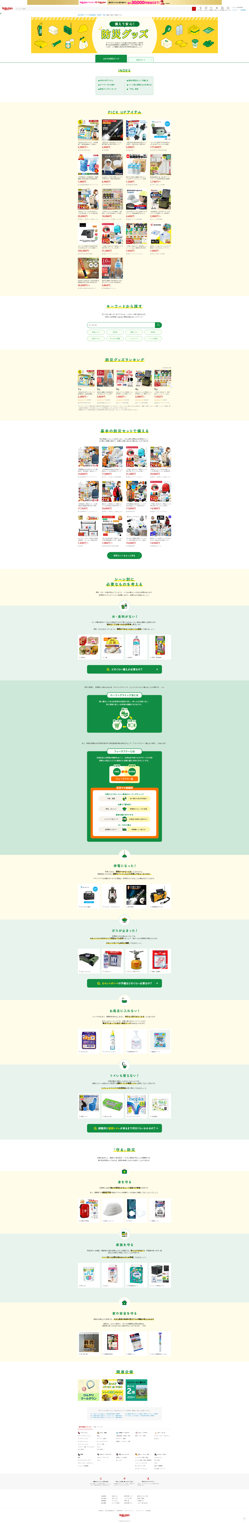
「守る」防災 (133, 89)
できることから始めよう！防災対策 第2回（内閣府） (140, 1415)
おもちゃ (156, 1438)
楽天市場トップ (82, 15)
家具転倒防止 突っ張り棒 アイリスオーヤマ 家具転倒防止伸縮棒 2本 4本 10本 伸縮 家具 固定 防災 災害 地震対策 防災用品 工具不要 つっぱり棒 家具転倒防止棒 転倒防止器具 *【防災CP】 (160, 178)
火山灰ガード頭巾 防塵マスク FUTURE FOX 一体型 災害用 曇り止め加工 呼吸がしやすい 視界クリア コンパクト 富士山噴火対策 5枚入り (112, 178)
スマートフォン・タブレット (85, 1463)
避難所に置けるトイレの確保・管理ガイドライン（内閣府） (142, 1414)
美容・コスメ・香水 (140, 1435)
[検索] (194, 9)
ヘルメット (134, 338)
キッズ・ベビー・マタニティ (162, 1435)
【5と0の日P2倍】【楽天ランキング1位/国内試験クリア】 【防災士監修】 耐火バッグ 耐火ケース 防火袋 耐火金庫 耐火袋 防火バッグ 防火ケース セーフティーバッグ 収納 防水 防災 (112, 539)
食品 (98, 1435)
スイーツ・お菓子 (101, 1438)
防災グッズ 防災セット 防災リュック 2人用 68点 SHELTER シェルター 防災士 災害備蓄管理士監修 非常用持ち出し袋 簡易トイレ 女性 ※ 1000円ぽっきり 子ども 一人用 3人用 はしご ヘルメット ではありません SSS (112, 505)
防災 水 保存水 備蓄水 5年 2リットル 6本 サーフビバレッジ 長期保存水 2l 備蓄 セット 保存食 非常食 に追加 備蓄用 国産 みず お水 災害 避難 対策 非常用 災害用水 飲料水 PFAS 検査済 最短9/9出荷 (136, 178)
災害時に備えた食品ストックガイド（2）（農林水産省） (106, 1415)
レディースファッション (84, 1435)
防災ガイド (140, 60)
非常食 (115, 332)
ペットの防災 (153, 338)
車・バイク (119, 1460)
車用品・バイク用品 (121, 1457)
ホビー (156, 1463)
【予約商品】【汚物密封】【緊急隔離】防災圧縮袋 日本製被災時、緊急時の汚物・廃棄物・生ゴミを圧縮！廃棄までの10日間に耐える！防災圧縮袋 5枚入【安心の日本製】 (88, 178)
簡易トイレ (134, 332)
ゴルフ (98, 1460)
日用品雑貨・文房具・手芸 (97, 15)
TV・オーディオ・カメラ (84, 1460)
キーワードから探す (107, 85)
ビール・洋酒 (100, 1444)
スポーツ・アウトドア (103, 1457)
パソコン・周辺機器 (83, 1466)
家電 (79, 1457)
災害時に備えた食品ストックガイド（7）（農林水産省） (106, 1417)
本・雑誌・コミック (159, 1468)
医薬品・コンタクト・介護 (123, 1441)
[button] (206, 9)
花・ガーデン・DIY (140, 1466)
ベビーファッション (83, 1444)
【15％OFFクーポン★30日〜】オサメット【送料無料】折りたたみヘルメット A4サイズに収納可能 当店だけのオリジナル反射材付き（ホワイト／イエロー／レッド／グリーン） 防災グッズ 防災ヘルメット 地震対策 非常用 (136, 212)
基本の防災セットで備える (138, 80)
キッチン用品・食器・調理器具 (143, 1460)
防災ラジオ (96, 338)
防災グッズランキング (108, 89)
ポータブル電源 (115, 338)
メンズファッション (83, 1438)
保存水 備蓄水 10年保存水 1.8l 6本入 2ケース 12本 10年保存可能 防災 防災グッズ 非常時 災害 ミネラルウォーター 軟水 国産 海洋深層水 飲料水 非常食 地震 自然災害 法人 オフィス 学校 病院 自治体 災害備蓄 (112, 281)
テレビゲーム (157, 1457)
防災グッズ (96, 332)
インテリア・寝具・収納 (141, 1457)
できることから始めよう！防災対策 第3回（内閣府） (105, 1414)
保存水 (153, 332)
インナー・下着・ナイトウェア (86, 1447)
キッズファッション (83, 1441)
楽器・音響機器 (158, 1466)
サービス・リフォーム (141, 1468)
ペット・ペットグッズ (141, 1463)
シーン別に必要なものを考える (140, 85)
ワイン (98, 1447)
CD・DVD (157, 1460)
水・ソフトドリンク (102, 1441)
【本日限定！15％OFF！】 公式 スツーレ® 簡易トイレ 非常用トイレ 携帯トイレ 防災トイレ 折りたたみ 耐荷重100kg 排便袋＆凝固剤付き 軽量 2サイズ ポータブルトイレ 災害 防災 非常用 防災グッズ (160, 212)
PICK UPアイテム (106, 80)
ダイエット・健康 (120, 1438)
